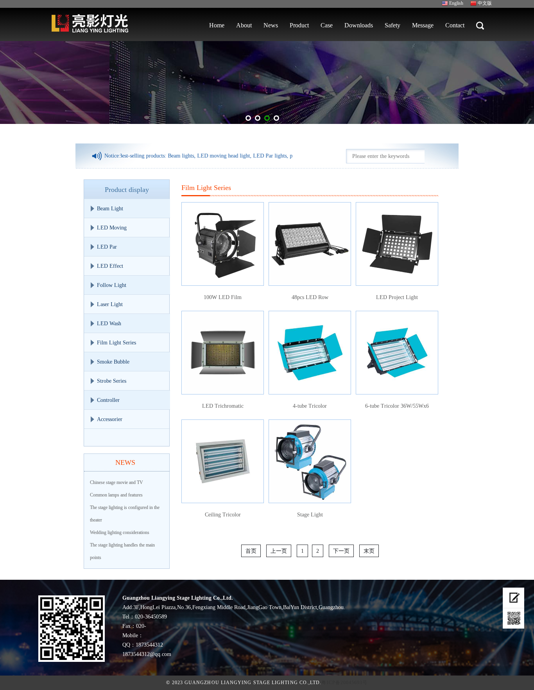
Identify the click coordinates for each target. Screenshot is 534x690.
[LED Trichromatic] (222, 352)
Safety (392, 25)
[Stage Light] (310, 461)
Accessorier (109, 419)
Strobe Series (111, 381)
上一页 (279, 551)
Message (423, 25)
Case (327, 25)
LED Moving (112, 228)
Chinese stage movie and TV (116, 482)
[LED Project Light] (397, 244)
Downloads (358, 25)
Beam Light (110, 208)
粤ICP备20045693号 (344, 682)
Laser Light (110, 304)
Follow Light (111, 285)
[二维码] (513, 618)
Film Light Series (116, 343)
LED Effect (110, 266)
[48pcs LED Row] (310, 244)
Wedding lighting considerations (119, 532)
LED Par (107, 247)
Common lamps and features (116, 495)
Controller (108, 400)
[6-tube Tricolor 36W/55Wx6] (397, 352)
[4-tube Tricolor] (310, 352)
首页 (250, 551)
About (244, 25)
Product (299, 25)
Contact (454, 25)
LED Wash (109, 323)
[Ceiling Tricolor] (222, 461)
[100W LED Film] (222, 244)
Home (216, 25)
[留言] (513, 598)
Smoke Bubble (113, 362)
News (270, 25)
